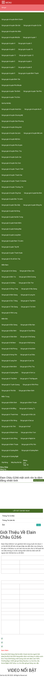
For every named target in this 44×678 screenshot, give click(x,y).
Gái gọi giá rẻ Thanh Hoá (10, 414)
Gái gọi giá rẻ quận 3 (25, 43)
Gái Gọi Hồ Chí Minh (8, 13)
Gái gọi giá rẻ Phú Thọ (27, 366)
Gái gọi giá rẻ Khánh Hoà (10, 432)
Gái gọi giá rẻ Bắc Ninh (9, 331)
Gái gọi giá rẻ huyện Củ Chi (32, 25)
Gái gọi (4, 7)
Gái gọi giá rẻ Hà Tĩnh (9, 426)
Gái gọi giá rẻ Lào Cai (27, 361)
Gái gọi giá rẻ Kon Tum (28, 432)
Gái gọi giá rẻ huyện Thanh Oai (12, 175)
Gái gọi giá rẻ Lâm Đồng (9, 438)
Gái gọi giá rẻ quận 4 (8, 43)
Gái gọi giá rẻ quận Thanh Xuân (12, 253)
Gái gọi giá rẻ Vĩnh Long (9, 313)
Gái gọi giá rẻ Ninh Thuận (10, 444)
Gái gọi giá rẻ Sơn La (28, 372)
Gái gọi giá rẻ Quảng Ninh (10, 372)
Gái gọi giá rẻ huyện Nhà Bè (11, 37)
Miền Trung (5, 396)
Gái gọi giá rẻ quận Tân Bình (11, 91)
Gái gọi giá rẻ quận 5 (8, 61)
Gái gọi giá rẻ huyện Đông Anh (12, 127)
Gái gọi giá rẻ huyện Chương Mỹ (12, 115)
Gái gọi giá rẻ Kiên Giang (10, 295)
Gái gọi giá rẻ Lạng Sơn (9, 361)
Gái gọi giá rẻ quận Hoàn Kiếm (11, 223)
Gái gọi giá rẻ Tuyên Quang (11, 384)
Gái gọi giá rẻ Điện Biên (9, 337)
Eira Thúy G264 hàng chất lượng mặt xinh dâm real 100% (20, 659)
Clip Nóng (5, 462)
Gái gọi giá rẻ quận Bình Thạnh (28, 73)
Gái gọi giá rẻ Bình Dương (27, 277)
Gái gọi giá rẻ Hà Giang (27, 337)
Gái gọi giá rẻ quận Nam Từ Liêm (12, 241)
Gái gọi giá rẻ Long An (28, 295)
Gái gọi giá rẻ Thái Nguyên (28, 378)
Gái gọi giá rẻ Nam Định (26, 390)
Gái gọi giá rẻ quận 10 (25, 49)
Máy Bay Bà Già (16, 462)
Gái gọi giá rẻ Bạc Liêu (27, 271)
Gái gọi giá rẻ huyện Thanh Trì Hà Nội (14, 181)
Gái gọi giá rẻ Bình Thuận (28, 402)
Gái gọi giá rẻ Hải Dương (27, 343)
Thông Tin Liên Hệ (8, 520)
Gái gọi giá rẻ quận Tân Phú (32, 91)
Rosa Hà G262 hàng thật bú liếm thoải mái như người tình (20, 654)
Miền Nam (5, 265)
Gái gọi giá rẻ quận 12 (26, 55)
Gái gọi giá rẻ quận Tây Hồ (10, 247)
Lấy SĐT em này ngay (21, 511)
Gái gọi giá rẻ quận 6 (25, 61)
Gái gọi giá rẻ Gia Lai (27, 420)
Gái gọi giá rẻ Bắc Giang (9, 325)
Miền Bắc (5, 319)
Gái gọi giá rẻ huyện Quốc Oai (11, 157)
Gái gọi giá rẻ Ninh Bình (9, 366)
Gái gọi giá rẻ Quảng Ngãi (10, 456)
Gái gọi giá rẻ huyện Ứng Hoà (11, 193)
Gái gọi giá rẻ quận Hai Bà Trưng (12, 217)
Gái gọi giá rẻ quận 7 (8, 67)
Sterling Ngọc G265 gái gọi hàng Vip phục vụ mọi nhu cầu (20, 661)
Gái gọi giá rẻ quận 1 (30, 37)
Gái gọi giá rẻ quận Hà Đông (11, 211)
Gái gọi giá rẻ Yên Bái (9, 390)
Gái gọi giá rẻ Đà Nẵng (9, 408)
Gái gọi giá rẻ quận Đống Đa (32, 205)
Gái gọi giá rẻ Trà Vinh (28, 307)
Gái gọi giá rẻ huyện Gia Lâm (11, 133)
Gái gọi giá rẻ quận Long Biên (11, 235)
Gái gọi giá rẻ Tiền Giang (10, 307)
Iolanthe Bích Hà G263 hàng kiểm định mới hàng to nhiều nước (22, 656)
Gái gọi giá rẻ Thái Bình (9, 378)
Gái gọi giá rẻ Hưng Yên (9, 355)
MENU (9, 2)
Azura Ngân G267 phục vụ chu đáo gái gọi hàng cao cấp (20, 663)
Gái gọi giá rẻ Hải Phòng (9, 349)
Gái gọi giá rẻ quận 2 (8, 49)
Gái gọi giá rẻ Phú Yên (28, 444)
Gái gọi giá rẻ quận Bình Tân (11, 79)
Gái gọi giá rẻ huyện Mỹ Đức (11, 139)
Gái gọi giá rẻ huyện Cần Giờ (11, 25)
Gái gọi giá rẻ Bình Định (9, 402)
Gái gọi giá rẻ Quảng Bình (10, 450)
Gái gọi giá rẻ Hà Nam (9, 343)
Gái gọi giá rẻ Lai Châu (27, 355)
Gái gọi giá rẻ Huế (24, 426)
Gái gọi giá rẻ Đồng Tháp (10, 289)
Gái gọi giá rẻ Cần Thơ (26, 283)
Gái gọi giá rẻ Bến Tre (9, 277)
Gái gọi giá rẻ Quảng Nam (29, 450)
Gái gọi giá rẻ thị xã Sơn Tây (11, 259)
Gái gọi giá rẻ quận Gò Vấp (32, 79)
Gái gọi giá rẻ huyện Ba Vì (32, 109)
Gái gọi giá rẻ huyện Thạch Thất (12, 169)
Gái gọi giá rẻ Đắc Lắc (28, 414)
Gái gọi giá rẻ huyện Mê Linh (33, 133)
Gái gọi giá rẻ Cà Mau (9, 283)
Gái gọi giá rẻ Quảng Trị (27, 408)
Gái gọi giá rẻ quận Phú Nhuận (12, 85)
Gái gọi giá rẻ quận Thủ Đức (11, 97)
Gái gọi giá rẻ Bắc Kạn (28, 325)
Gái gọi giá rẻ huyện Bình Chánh (12, 19)
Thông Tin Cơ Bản (8, 516)
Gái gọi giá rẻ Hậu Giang (29, 289)
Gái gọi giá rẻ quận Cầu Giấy (11, 205)
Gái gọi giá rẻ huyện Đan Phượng (13, 121)
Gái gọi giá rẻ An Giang (9, 271)
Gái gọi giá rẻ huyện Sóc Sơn (11, 163)
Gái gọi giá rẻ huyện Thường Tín (12, 187)
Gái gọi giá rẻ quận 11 (9, 55)
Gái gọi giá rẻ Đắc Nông (9, 420)
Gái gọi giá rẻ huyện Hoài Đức (11, 109)
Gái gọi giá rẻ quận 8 (25, 67)
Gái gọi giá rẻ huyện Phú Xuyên (12, 145)
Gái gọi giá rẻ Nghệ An (28, 438)
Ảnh (20, 525)
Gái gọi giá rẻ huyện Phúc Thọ (12, 151)
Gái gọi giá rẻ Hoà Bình (28, 349)
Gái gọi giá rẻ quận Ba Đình (33, 193)
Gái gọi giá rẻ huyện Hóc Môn (11, 31)
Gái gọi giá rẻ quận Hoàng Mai (11, 229)
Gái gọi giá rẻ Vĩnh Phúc (30, 384)
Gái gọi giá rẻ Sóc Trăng (10, 301)
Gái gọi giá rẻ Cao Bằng (27, 331)
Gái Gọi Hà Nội (6, 103)
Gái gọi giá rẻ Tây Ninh (28, 301)
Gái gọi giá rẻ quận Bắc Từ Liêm (12, 199)
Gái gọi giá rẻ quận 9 (8, 73)
